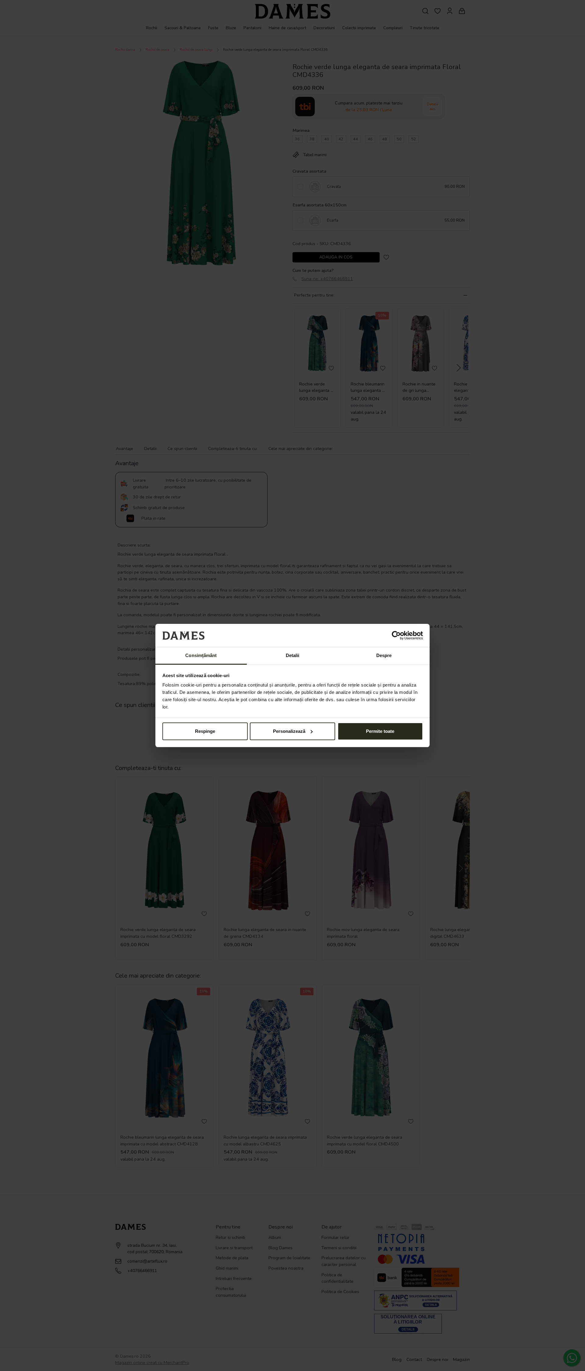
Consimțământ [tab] (201, 655)
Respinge (205, 731)
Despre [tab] (384, 655)
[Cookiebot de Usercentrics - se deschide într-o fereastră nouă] (396, 635)
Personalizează (289, 731)
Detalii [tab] (293, 655)
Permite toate (380, 731)
